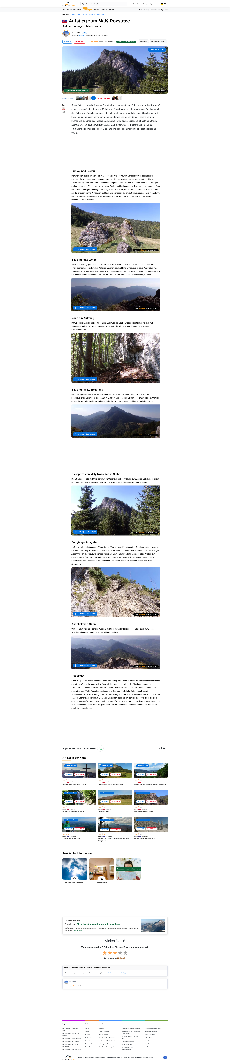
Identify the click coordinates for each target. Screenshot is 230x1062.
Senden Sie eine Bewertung (126, 41)
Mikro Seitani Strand (151, 1031)
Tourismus (143, 41)
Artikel (69, 10)
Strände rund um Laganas (107, 1037)
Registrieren (153, 4)
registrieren (109, 973)
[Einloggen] (100, 748)
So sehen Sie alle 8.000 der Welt (130, 1037)
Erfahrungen (87, 10)
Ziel (63, 10)
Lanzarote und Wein (128, 1041)
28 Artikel (82, 35)
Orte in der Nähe (108, 10)
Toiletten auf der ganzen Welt (131, 1028)
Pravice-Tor (148, 1047)
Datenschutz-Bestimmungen (114, 1057)
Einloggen (146, 4)
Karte (140, 10)
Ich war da (67, 41)
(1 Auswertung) (109, 41)
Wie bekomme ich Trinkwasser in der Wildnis (131, 1032)
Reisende (135, 4)
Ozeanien (88, 1040)
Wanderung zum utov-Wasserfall (73, 811)
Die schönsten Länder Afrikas (71, 1038)
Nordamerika (89, 1044)
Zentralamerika (89, 1047)
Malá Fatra (73, 782)
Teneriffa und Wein (127, 1044)
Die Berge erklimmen (158, 41)
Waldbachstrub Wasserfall (153, 1028)
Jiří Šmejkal (142, 250)
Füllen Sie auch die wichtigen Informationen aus (128, 869)
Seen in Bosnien (104, 1031)
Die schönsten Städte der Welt (71, 1049)
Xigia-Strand (148, 1044)
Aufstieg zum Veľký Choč (71, 838)
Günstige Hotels (163, 10)
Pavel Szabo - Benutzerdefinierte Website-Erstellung (138, 1057)
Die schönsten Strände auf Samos (70, 1034)
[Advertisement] (119, 152)
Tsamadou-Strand (150, 1034)
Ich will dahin (79, 41)
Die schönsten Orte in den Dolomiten (70, 1045)
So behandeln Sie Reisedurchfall (127, 1048)
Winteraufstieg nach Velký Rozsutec (74, 784)
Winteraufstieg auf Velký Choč (144, 838)
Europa (64, 782)
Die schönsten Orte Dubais (70, 1041)
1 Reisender (121, 958)
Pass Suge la (149, 1040)
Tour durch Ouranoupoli (106, 1047)
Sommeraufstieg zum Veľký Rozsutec (111, 784)
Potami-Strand (149, 1037)
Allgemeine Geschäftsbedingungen (95, 1057)
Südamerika (89, 1037)
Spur (84, 32)
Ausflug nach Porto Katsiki (107, 1040)
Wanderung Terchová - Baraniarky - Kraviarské (150, 784)
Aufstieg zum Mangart (105, 1044)
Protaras (101, 1028)
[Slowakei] (69, 782)
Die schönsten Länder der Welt (70, 1029)
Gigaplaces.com (68, 3)
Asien (87, 1031)
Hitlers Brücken (103, 1034)
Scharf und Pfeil (103, 811)
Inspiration (77, 10)
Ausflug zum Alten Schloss (143, 811)
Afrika (87, 1028)
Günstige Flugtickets (150, 10)
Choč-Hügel (73, 836)
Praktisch (97, 10)
